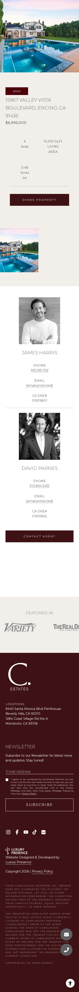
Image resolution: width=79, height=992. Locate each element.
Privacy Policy (29, 793)
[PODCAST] (43, 832)
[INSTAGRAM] (8, 832)
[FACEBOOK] (17, 832)
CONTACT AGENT (39, 536)
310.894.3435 (39, 486)
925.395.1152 (39, 370)
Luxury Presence (18, 862)
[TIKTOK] (34, 832)
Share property (39, 199)
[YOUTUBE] (26, 832)
